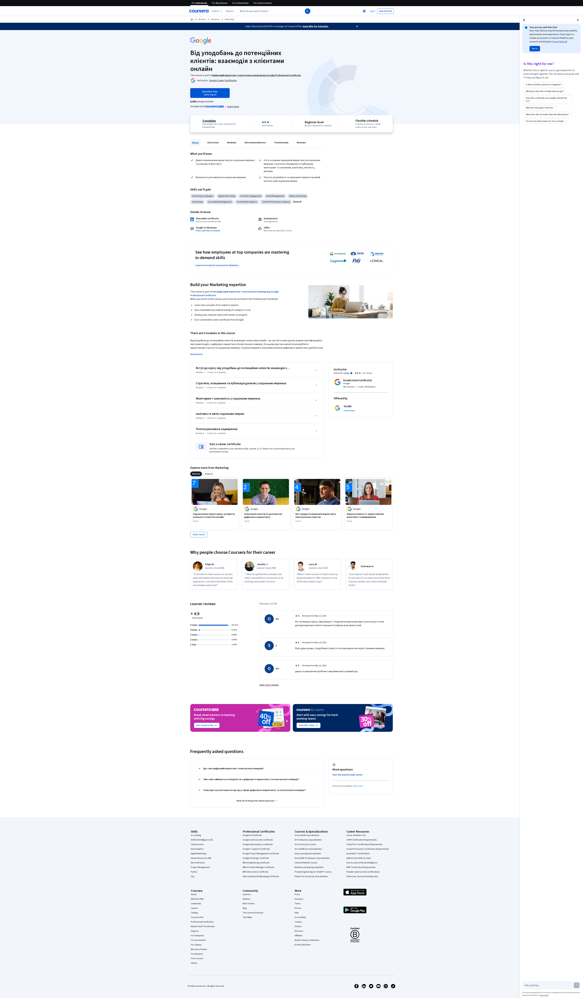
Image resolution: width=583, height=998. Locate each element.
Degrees (195, 931)
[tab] (196, 473)
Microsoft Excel (198, 862)
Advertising (197, 201)
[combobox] (268, 11)
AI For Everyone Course (305, 844)
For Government (198, 940)
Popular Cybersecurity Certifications (363, 871)
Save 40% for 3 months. (316, 26)
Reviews (301, 142)
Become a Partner (199, 949)
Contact (298, 921)
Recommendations (255, 142)
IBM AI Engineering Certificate (256, 862)
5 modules (209, 121)
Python (194, 871)
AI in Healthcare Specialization (308, 849)
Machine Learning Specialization (309, 867)
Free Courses (197, 958)
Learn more (233, 106)
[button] (230, 11)
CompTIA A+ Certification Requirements (364, 844)
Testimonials (281, 142)
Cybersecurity (197, 844)
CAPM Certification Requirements (361, 839)
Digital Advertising (226, 196)
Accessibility (300, 917)
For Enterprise (197, 935)
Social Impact (197, 953)
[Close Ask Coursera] (364, 11)
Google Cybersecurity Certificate (258, 839)
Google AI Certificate (252, 835)
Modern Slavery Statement (307, 940)
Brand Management (275, 196)
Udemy (194, 963)
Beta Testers (249, 903)
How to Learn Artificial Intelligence (361, 862)
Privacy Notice (558, 41)
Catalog (194, 912)
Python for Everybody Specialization (311, 876)
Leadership (196, 903)
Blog (245, 908)
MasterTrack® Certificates (203, 926)
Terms (298, 903)
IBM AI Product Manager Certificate (258, 867)
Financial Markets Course (306, 862)
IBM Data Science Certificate (255, 871)
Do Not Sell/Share (303, 944)
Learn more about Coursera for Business (217, 265)
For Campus (196, 944)
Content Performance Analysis (276, 201)
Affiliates (299, 935)
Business (215, 19)
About (195, 142)
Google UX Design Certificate (256, 858)
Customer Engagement (250, 196)
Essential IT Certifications (358, 853)
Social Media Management (220, 201)
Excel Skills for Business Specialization (312, 858)
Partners (246, 899)
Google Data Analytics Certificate (258, 844)
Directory (299, 931)
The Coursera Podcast (253, 912)
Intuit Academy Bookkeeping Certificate (261, 876)
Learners (247, 894)
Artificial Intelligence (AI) (202, 839)
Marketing (229, 19)
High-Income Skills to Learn (358, 858)
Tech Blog (247, 917)
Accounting (196, 835)
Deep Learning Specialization (308, 853)
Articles (298, 926)
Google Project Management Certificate (261, 853)
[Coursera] (199, 11)
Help (297, 912)
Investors (299, 899)
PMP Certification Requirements (361, 867)
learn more (358, 786)
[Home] (191, 19)
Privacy (298, 908)
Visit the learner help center (347, 774)
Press (297, 894)
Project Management (200, 867)
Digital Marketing (198, 853)
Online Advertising (297, 196)
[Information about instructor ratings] (351, 373)
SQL (192, 876)
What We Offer (197, 899)
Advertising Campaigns (202, 196)
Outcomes (213, 142)
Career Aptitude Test (356, 835)
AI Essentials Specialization (307, 835)
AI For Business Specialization (308, 839)
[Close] (357, 26)
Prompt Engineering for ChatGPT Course (313, 871)
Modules (231, 142)
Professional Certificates (202, 921)
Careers (194, 908)
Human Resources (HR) (201, 858)
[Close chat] (578, 20)
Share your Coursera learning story (362, 876)
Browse (202, 19)
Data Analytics (197, 849)
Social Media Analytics (247, 201)
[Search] (307, 11)
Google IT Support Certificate (256, 849)
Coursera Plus (197, 917)
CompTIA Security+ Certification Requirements (367, 849)
